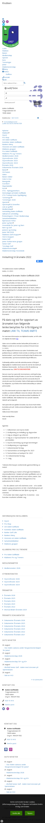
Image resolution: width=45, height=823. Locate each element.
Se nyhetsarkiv (38, 680)
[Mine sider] (3, 19)
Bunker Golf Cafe (10, 532)
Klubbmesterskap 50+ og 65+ (15, 661)
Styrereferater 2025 (10, 160)
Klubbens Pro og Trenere (12, 154)
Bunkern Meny (7, 144)
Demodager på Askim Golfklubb (14, 193)
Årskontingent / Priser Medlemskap (15, 216)
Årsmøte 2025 (9, 598)
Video (4, 174)
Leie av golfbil (7, 207)
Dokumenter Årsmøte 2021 (14, 634)
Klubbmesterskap (9, 67)
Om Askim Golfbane (9, 140)
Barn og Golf (7, 227)
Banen (4, 53)
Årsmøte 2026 (7, 165)
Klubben (5, 51)
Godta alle (16, 813)
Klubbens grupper (9, 149)
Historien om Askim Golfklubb (13, 147)
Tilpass (29, 813)
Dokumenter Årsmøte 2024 (14, 626)
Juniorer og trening (9, 230)
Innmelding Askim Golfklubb (12, 211)
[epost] (38, 118)
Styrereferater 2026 (10, 158)
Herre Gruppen (8, 237)
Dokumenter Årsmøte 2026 (12, 167)
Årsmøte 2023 (9, 604)
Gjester (5, 58)
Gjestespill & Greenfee (11, 204)
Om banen (6, 172)
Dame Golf (6, 239)
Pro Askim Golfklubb (9, 151)
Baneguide (6, 181)
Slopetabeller (7, 186)
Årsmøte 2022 (9, 607)
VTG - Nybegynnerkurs (11, 191)
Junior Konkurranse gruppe (12, 241)
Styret (4, 135)
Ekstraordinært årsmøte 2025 (15, 610)
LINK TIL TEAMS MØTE (23, 331)
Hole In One (6, 179)
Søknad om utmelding (10, 214)
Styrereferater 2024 (10, 163)
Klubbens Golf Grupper (11, 234)
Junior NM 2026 (8, 232)
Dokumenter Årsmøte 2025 (14, 623)
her (17, 339)
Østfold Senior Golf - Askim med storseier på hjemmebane (20, 668)
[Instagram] (7, 21)
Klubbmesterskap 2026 (13, 656)
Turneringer (6, 62)
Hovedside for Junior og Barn (13, 225)
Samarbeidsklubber (9, 218)
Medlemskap (7, 55)
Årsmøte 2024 (9, 601)
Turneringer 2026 (9, 200)
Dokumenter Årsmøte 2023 (14, 629)
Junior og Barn (7, 223)
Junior (4, 64)
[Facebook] (3, 21)
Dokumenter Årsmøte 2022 (14, 632)
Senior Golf (6, 244)
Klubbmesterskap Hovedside (13, 251)
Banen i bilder (7, 177)
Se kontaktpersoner (10, 122)
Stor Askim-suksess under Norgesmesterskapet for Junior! (22, 649)
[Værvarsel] (3, 24)
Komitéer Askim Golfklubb (12, 142)
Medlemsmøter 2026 (10, 156)
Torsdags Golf (7, 246)
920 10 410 (15, 118)
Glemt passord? (9, 102)
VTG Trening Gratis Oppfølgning (14, 195)
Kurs (4, 60)
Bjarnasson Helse (9, 221)
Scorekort (6, 184)
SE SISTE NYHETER (14, 123)
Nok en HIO (8, 675)
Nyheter (5, 130)
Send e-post (9, 704)
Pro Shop (5, 137)
